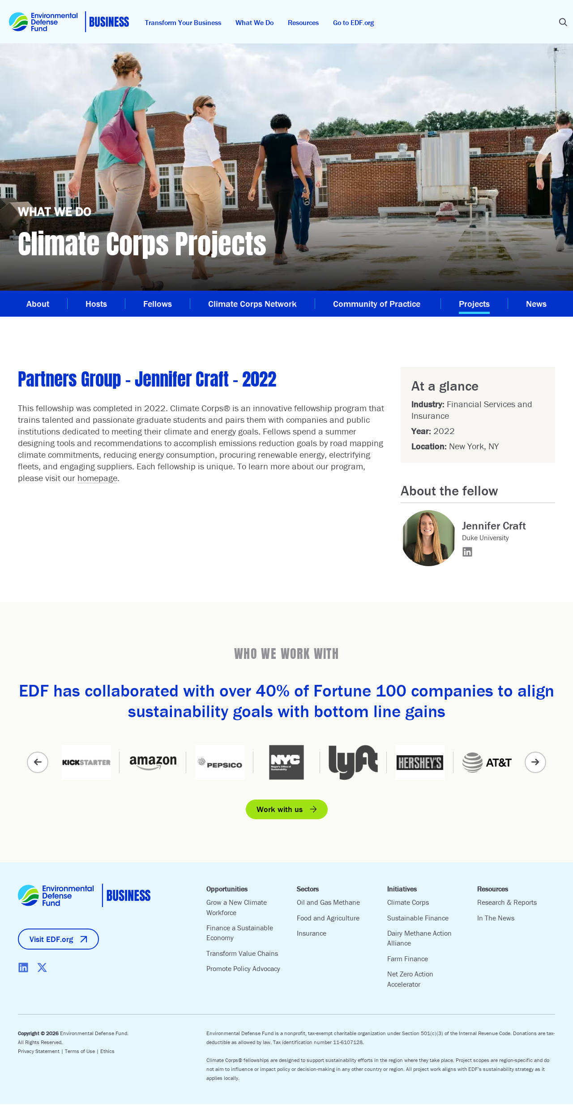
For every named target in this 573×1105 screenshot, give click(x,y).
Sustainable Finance (418, 917)
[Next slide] (535, 762)
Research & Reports (507, 902)
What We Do (254, 22)
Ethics (107, 1051)
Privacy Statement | (41, 1051)
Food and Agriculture (328, 917)
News (536, 303)
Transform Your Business (183, 22)
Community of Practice (378, 303)
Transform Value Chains (242, 953)
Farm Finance (407, 958)
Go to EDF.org (353, 22)
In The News (495, 917)
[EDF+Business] (69, 21)
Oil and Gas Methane (328, 902)
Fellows (157, 303)
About (37, 303)
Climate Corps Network (252, 303)
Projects (474, 303)
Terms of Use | (82, 1051)
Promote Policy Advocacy (243, 968)
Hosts (96, 303)
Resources (303, 22)
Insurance (311, 933)
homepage (97, 477)
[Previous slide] (37, 762)
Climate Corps (408, 902)
